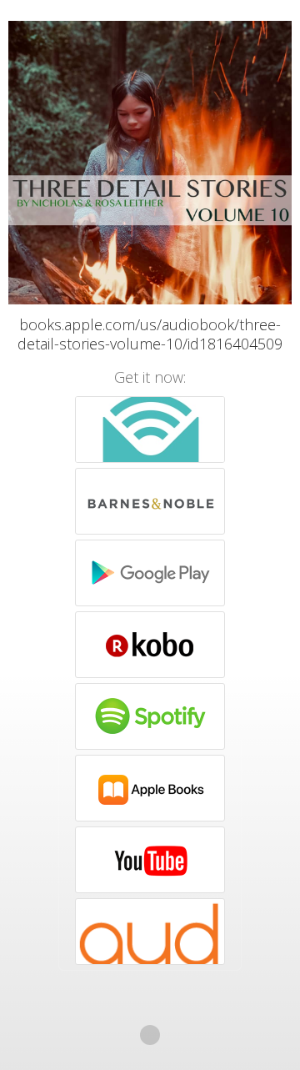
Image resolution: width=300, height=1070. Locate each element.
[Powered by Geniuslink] (150, 1035)
